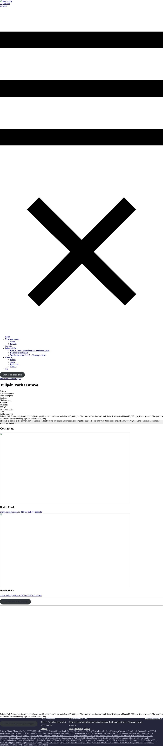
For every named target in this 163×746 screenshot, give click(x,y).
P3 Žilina (117, 733)
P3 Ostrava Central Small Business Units (62, 731)
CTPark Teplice (92, 736)
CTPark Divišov (85, 731)
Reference (78, 729)
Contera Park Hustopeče (45, 738)
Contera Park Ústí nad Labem (111, 736)
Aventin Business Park (105, 733)
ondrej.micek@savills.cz (10, 512)
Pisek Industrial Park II (56, 736)
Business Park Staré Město (133, 736)
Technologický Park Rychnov (63, 742)
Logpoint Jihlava (15, 742)
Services (8, 346)
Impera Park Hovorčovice (85, 733)
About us (8, 357)
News (12, 341)
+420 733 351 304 (27, 512)
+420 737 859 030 (26, 595)
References (14, 364)
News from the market (57, 722)
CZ (6, 369)
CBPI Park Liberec (45, 733)
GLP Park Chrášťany (113, 738)
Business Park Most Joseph (112, 740)
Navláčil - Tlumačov (29, 733)
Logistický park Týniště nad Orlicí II (36, 742)
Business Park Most (74, 738)
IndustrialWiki (10, 348)
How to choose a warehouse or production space (29, 350)
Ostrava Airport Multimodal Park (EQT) (16, 731)
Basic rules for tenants (19, 353)
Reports (13, 344)
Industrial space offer (153, 719)
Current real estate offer (12, 375)
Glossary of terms (135, 722)
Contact (13, 366)
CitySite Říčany (70, 740)
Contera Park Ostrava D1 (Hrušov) (137, 740)
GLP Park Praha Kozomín (75, 736)
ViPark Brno (58, 740)
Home (7, 337)
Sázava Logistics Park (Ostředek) (105, 731)
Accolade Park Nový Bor (14, 745)
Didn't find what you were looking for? (18, 724)
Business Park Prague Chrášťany (22, 738)
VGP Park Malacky (126, 742)
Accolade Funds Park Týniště (36, 745)
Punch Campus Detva (141, 731)
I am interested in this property (15, 602)
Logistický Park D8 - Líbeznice (40, 740)
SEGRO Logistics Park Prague (88, 740)
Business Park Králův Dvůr (64, 733)
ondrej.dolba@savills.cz (9, 595)
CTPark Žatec (60, 738)
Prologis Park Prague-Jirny (36, 736)
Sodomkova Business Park (17, 740)
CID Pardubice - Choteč (109, 742)
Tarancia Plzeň (127, 738)
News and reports (12, 339)
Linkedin (38, 512)
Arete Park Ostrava (13, 733)
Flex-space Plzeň (125, 731)
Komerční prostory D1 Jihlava (87, 742)
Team (12, 362)
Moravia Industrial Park (130, 733)
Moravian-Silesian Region (10, 379)
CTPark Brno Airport (16, 736)
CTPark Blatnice (39, 731)
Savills (13, 360)
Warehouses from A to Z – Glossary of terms (28, 355)
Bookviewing (5, 5)
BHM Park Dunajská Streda (93, 738)
